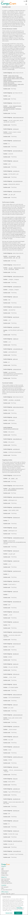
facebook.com (16, 517)
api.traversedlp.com (18, 150)
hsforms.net (16, 612)
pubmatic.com (16, 789)
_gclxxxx (17, 269)
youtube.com (16, 171)
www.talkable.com (17, 439)
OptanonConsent (17, 106)
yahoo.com (15, 820)
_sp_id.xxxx (11, 400)
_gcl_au (5, 490)
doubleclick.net (16, 799)
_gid (19, 257)
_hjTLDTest (11, 269)
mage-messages (7, 80)
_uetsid (12, 478)
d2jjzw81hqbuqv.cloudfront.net (10, 429)
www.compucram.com (18, 117)
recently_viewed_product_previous (15, 78)
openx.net (15, 591)
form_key (5, 110)
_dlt (9, 478)
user (9, 96)
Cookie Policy (4, 873)
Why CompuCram (5, 880)
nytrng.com (16, 129)
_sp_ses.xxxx (17, 400)
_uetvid (18, 256)
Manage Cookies (4, 875)
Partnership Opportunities (6, 883)
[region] (14, 905)
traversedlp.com (17, 851)
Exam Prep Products (5, 879)
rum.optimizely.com (17, 181)
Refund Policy (4, 872)
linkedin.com (16, 831)
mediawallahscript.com (18, 538)
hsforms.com (16, 674)
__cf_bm (10, 106)
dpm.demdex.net (17, 601)
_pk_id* (6, 269)
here (13, 69)
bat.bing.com (16, 810)
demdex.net (16, 654)
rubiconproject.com (17, 715)
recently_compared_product (10, 84)
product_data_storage (8, 83)
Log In (2, 1)
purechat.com (16, 449)
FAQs (2, 869)
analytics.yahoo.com (18, 757)
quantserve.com (17, 140)
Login (2, 868)
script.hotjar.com (17, 307)
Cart (25, 1)
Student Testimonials (5, 881)
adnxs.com (15, 736)
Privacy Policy (5, 66)
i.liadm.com (15, 339)
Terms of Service (15, 66)
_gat (14, 257)
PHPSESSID (18, 109)
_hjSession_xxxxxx (7, 257)
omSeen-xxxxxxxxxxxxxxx (17, 488)
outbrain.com (16, 746)
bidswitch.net (16, 581)
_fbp (9, 488)
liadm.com (15, 296)
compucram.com (17, 191)
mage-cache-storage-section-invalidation (13, 85)
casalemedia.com (17, 507)
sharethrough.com (17, 841)
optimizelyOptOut (12, 490)
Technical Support (5, 870)
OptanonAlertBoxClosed (9, 107)
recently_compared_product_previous (12, 81)
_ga (17, 257)
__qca (16, 478)
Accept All (18, 913)
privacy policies (19, 234)
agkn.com (15, 359)
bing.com (15, 778)
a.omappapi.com (17, 286)
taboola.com (16, 551)
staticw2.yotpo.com (17, 632)
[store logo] (8, 4)
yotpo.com (15, 161)
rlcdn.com (15, 704)
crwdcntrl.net (16, 561)
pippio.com (15, 664)
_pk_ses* (10, 268)
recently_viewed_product (9, 77)
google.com (16, 622)
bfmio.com (15, 767)
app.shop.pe (16, 317)
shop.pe (15, 417)
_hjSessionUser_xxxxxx (18, 268)
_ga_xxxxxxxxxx (12, 256)
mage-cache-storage (13, 75)
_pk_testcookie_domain (9, 109)
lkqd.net (15, 684)
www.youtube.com (17, 694)
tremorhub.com (17, 643)
